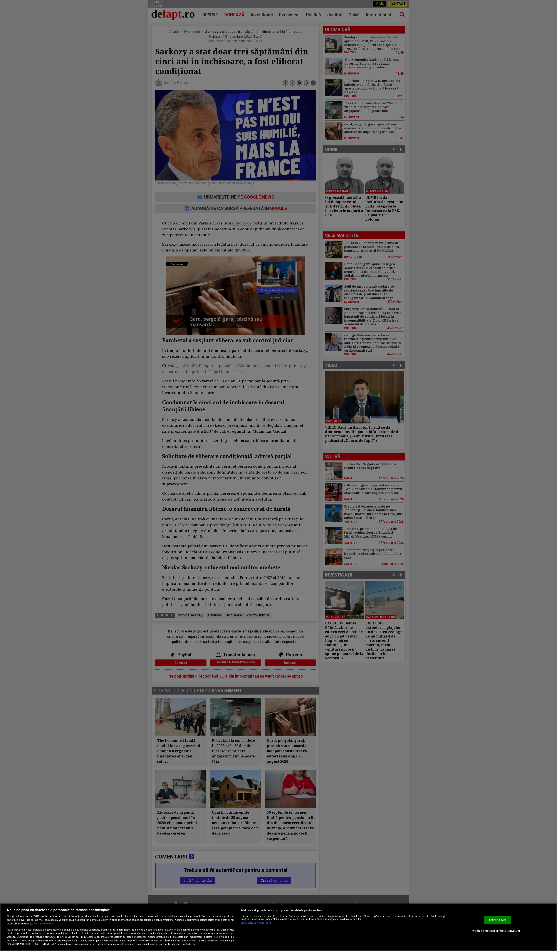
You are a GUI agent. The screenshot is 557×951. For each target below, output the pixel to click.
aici (215, 936)
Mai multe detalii (43, 923)
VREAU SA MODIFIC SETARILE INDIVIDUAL (496, 931)
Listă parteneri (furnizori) (256, 923)
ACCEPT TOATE (497, 920)
